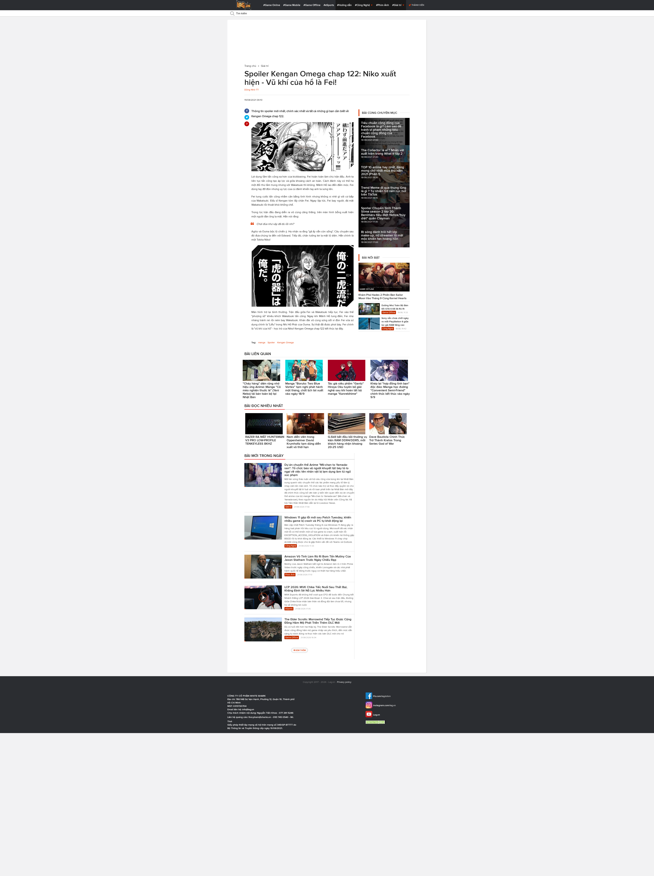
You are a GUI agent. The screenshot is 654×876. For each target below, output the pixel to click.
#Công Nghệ (362, 5)
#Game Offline (311, 5)
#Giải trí (397, 5)
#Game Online (271, 5)
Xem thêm (300, 650)
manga (261, 342)
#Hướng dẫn (344, 5)
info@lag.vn (248, 709)
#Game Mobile (291, 5)
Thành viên (417, 5)
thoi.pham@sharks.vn (259, 717)
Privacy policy (344, 682)
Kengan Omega (285, 342)
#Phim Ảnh (382, 5)
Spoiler (271, 342)
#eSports (329, 5)
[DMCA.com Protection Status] (376, 722)
